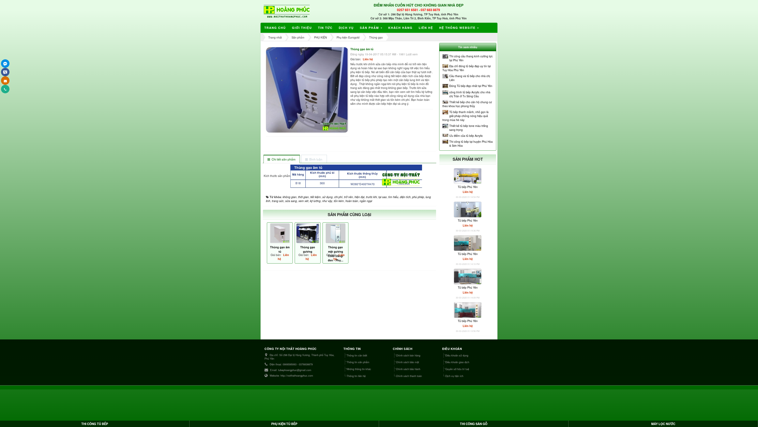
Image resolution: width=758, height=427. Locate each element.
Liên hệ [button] (426, 28)
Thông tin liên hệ (356, 376)
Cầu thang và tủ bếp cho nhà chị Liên (469, 78)
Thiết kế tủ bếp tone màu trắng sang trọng (468, 128)
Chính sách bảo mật (407, 362)
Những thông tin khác (359, 369)
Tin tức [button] (325, 28)
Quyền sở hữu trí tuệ (457, 369)
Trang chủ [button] (275, 28)
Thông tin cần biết (357, 355)
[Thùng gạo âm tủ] (307, 90)
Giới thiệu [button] (302, 28)
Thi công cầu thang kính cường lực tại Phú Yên (471, 58)
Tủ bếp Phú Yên (468, 187)
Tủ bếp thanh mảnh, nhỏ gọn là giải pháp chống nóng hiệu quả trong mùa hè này (465, 116)
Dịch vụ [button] (346, 28)
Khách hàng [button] (400, 28)
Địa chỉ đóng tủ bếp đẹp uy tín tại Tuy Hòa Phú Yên (466, 68)
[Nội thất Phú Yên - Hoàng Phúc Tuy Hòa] (287, 11)
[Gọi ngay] (5, 89)
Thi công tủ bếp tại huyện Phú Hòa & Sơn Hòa (471, 143)
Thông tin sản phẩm (358, 362)
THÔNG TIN (352, 349)
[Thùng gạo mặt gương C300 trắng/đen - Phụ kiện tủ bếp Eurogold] (335, 233)
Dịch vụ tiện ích (454, 376)
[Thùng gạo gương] (308, 233)
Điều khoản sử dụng (456, 355)
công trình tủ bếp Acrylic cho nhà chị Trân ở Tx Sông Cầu (469, 94)
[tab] (281, 159)
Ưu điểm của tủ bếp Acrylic (466, 136)
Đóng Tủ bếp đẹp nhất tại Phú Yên (470, 86)
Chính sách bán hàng (408, 355)
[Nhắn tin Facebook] (5, 72)
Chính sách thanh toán (409, 376)
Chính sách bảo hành (408, 369)
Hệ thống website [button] (458, 28)
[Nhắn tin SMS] (5, 80)
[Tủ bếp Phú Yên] (467, 176)
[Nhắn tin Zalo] (5, 63)
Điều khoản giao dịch (457, 362)
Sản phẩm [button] (370, 28)
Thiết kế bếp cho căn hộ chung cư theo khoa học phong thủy (467, 104)
